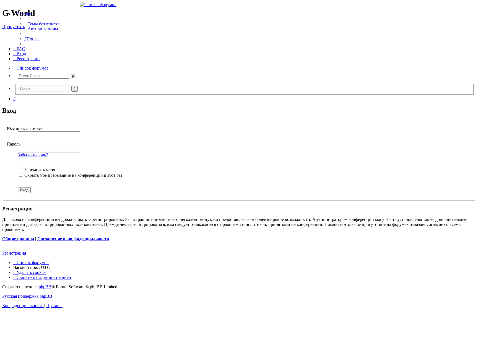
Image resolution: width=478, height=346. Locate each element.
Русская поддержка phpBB (27, 296)
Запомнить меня (39, 169)
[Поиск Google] (73, 76)
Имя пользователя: (24, 128)
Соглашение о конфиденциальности (73, 238)
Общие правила (18, 238)
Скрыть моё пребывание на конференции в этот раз (72, 175)
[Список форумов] (239, 4)
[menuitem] (42, 24)
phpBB (45, 286)
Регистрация (14, 253)
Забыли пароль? (33, 154)
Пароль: (14, 144)
